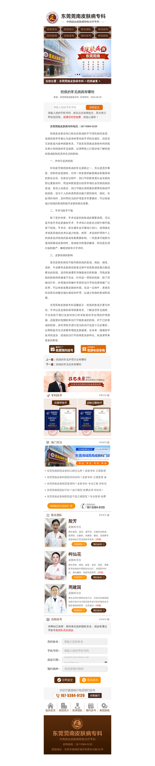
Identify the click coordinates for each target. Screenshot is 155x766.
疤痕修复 (92, 81)
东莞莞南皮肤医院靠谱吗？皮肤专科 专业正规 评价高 (77, 483)
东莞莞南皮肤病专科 (71, 81)
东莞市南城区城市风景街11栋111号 (83, 749)
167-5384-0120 (83, 744)
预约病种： (54, 668)
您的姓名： (54, 641)
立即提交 (67, 680)
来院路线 (103, 35)
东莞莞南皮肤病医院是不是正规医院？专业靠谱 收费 (76, 496)
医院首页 (52, 29)
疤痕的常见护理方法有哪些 (71, 359)
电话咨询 (103, 29)
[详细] (98, 539)
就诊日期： (54, 659)
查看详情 (103, 395)
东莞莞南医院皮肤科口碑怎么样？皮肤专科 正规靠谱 (76, 470)
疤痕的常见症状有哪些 (68, 364)
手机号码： (54, 650)
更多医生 (103, 515)
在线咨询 (69, 35)
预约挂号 (86, 35)
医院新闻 (52, 35)
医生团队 (86, 29)
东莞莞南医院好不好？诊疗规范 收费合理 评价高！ (75, 490)
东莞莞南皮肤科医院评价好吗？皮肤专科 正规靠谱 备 (77, 477)
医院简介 (69, 29)
